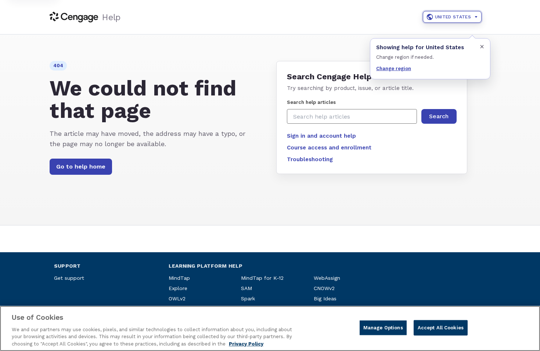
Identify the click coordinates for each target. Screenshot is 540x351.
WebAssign (327, 278)
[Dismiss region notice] (482, 46)
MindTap (179, 278)
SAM (246, 288)
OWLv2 (177, 298)
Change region (393, 68)
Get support (69, 278)
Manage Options (383, 327)
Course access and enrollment (329, 147)
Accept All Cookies (441, 327)
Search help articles (311, 102)
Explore (178, 288)
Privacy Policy (246, 343)
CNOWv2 (324, 288)
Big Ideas (325, 298)
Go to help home (80, 166)
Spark (248, 298)
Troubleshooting (310, 159)
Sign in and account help (321, 136)
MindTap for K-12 (262, 278)
